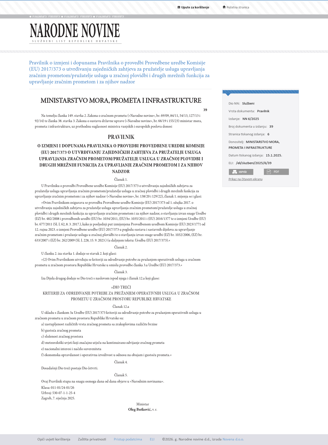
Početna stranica (238, 7)
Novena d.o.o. (233, 440)
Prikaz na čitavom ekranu (245, 179)
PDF (276, 172)
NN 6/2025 (251, 119)
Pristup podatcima (128, 440)
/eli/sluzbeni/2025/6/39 (254, 163)
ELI (152, 440)
